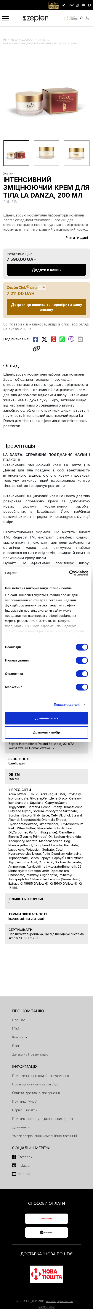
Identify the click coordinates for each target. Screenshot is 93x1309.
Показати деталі (67, 704)
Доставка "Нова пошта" (47, 1254)
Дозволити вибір (46, 732)
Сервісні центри (24, 1110)
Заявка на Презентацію (30, 1054)
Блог (15, 1046)
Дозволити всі (46, 718)
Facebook (25, 1157)
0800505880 (46, 1307)
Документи (21, 1127)
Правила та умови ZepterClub (35, 1084)
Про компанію (28, 1011)
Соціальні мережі (31, 1148)
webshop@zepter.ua (59, 1301)
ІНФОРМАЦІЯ (25, 1066)
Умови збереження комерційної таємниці (44, 1136)
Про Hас (19, 1020)
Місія (16, 1028)
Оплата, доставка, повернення (36, 1093)
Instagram (25, 1165)
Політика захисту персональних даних (42, 1118)
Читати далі (77, 237)
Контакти (19, 1037)
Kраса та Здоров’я (23, 40)
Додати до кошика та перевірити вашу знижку (46, 307)
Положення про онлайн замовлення (40, 1075)
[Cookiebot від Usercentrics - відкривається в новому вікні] (69, 573)
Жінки (42, 40)
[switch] (82, 660)
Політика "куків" (24, 1101)
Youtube (24, 1174)
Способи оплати (46, 1203)
